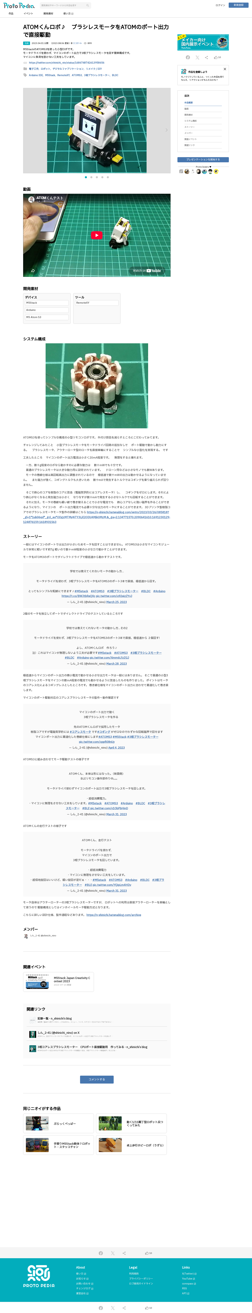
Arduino (31, 310)
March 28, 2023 (116, 664)
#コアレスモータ (80, 732)
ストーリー (189, 127)
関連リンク (189, 145)
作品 (11, 13)
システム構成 (190, 121)
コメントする (97, 1080)
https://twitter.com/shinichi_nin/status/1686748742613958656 (66, 62)
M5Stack (31, 303)
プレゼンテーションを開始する (203, 159)
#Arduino (159, 591)
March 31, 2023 (116, 814)
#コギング (103, 732)
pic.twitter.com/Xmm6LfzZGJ (109, 658)
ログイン (220, 5)
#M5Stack (120, 737)
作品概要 (188, 102)
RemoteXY (82, 303)
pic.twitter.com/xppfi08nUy (97, 742)
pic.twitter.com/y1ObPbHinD (109, 808)
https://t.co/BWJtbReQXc (78, 596)
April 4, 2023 (116, 748)
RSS (184, 1288)
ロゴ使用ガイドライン (141, 1284)
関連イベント (190, 139)
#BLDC (146, 591)
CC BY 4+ (77, 43)
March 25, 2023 (116, 602)
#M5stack (81, 591)
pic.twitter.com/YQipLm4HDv (112, 885)
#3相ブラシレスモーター (122, 591)
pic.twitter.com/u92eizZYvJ (114, 596)
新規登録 (238, 5)
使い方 (68, 13)
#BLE (86, 808)
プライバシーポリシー (141, 1279)
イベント (28, 13)
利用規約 (134, 1274)
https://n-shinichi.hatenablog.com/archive (114, 915)
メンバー (188, 133)
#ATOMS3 (97, 591)
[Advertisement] (97, 1191)
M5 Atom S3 (33, 317)
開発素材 (48, 13)
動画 (186, 108)
